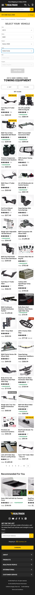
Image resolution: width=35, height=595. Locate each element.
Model (3, 41)
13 (24, 466)
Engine (3, 61)
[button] (17, 554)
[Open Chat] (25, 5)
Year (2, 27)
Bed (2, 54)
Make (2, 34)
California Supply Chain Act (13, 586)
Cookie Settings (25, 586)
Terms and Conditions (17, 589)
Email (3, 532)
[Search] (32, 9)
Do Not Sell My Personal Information (17, 583)
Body (2, 48)
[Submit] (31, 536)
